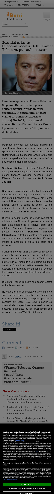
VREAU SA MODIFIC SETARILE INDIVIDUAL (27, 489)
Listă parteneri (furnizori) (10, 479)
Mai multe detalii (19, 440)
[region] (27, 458)
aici (37, 451)
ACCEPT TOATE (27, 485)
